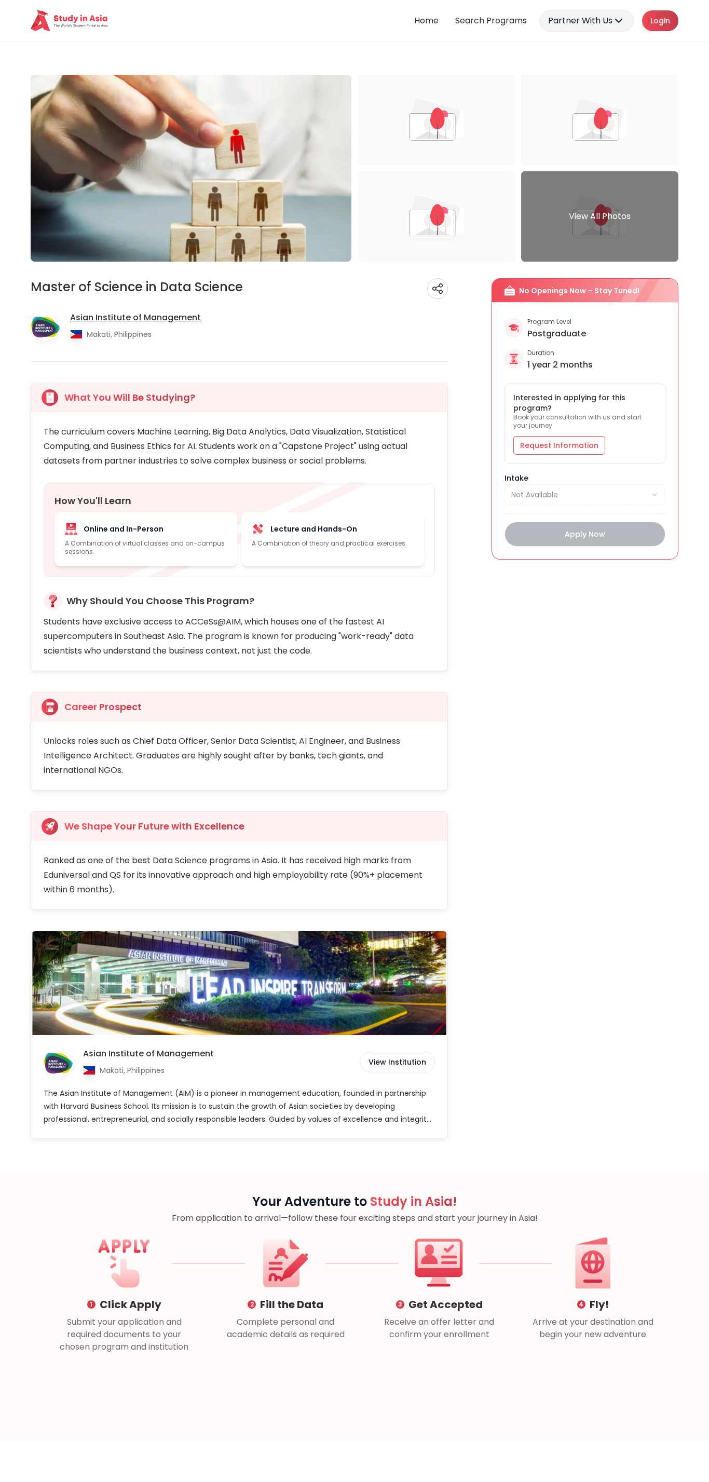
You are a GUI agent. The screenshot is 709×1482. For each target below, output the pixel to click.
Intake (516, 478)
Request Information (559, 445)
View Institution (397, 1062)
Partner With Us (580, 20)
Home (426, 20)
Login (660, 21)
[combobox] (585, 494)
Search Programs (491, 20)
